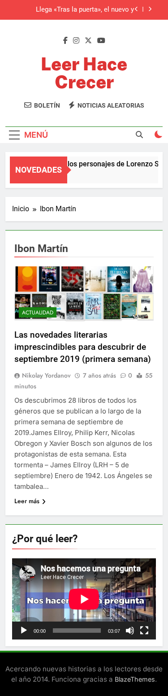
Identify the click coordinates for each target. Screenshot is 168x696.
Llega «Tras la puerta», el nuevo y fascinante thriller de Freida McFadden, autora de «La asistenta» (76, 9)
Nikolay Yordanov (46, 375)
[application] (84, 598)
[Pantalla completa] (144, 630)
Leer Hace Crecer (84, 72)
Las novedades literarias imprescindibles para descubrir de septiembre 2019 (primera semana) (82, 347)
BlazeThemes (135, 679)
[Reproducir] (23, 630)
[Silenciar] (129, 630)
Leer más (26, 500)
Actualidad (37, 313)
